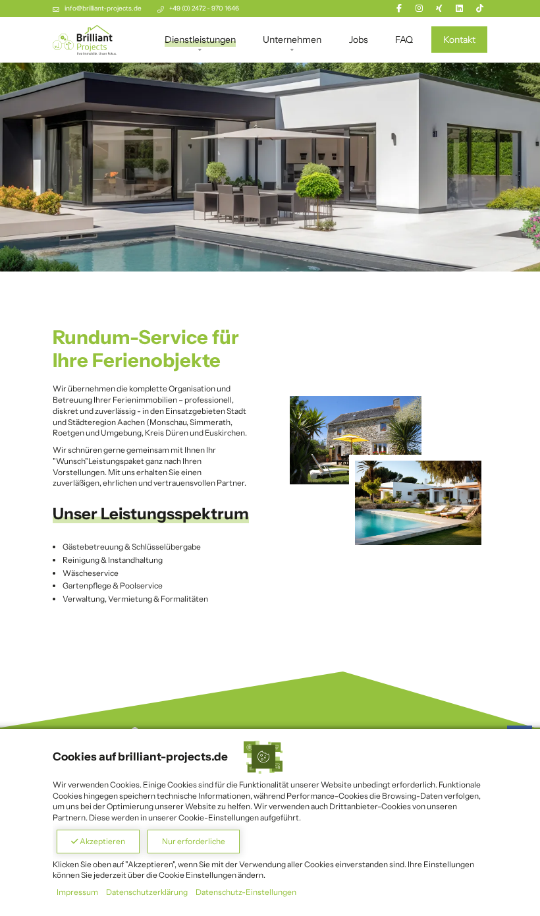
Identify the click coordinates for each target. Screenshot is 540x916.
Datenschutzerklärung (147, 892)
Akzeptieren (101, 841)
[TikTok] (479, 8)
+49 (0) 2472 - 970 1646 (204, 8)
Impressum (77, 892)
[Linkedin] (459, 8)
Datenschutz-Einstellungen (246, 892)
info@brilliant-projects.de (103, 8)
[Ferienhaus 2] (355, 440)
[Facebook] (399, 8)
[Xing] (439, 8)
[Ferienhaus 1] (418, 503)
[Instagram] (419, 8)
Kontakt (459, 39)
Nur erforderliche (193, 841)
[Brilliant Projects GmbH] (85, 39)
